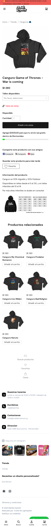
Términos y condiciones (11, 502)
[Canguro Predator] (37, 239)
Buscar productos (25, 359)
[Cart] (46, 8)
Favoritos (25, 368)
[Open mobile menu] (4, 8)
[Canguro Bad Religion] (37, 281)
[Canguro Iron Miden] (13, 281)
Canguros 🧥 (25, 22)
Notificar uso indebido (11, 513)
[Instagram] (10, 491)
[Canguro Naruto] (13, 320)
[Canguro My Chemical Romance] (13, 239)
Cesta (25, 377)
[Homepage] (25, 9)
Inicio (4, 22)
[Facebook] (4, 491)
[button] (11, 166)
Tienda (13, 22)
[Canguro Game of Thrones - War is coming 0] (25, 49)
